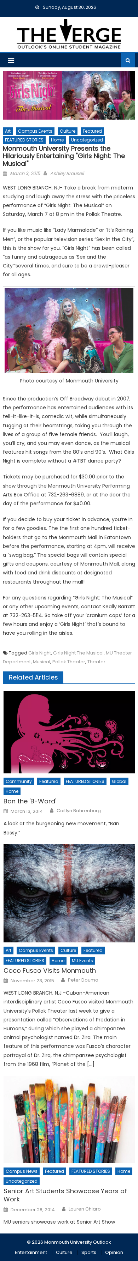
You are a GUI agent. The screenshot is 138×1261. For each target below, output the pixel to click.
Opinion (114, 1252)
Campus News (22, 1171)
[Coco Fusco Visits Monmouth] (69, 893)
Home (57, 140)
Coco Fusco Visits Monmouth (50, 970)
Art (8, 131)
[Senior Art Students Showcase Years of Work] (69, 1119)
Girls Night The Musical (78, 653)
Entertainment (31, 1252)
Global (119, 781)
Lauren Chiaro (85, 1209)
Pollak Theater (68, 661)
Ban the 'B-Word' (30, 801)
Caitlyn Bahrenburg (79, 811)
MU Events (82, 961)
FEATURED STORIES (24, 140)
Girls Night (39, 653)
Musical (41, 661)
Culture (67, 131)
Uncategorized (87, 140)
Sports (88, 1252)
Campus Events (35, 131)
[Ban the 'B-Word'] (69, 732)
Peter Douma (83, 980)
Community (19, 781)
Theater (96, 661)
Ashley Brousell (67, 173)
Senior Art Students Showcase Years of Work (65, 1195)
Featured (92, 131)
